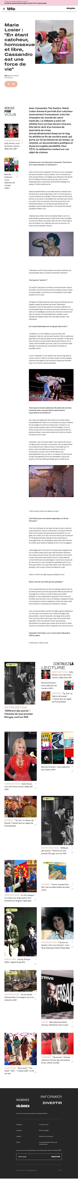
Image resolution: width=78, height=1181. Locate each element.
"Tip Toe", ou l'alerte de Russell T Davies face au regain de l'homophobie (19, 823)
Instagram (19, 1124)
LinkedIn (18, 1136)
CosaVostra (32, 1170)
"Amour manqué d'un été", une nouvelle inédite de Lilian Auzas (55, 887)
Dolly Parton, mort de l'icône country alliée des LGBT (12, 146)
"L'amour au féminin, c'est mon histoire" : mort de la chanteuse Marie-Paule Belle (55, 945)
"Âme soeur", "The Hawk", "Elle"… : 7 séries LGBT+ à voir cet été (19, 1071)
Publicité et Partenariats (46, 1136)
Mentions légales (44, 1130)
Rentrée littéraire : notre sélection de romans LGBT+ (49, 686)
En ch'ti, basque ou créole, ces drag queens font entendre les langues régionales (19, 898)
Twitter (18, 1142)
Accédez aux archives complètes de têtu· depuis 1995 (25, 3)
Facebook (19, 1130)
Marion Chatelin (13, 75)
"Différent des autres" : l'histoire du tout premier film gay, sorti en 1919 (18, 714)
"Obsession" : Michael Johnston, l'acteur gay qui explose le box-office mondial (55, 1060)
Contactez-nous (43, 1124)
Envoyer (55, 1157)
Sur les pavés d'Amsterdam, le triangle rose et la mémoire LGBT (19, 997)
